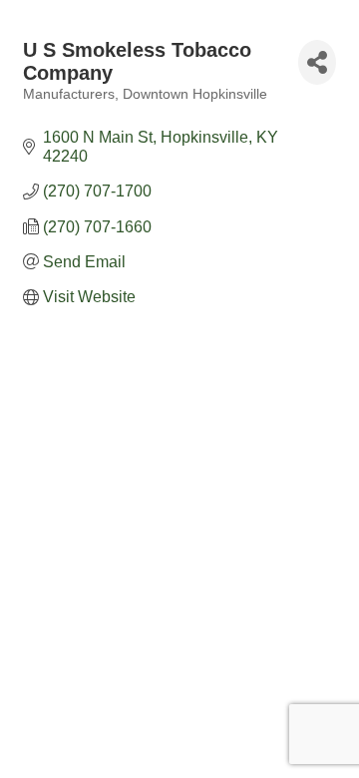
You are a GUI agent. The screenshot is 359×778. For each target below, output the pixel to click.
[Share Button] (317, 62)
